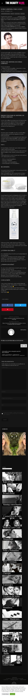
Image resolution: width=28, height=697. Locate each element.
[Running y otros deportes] (12, 505)
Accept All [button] (12, 694)
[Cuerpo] (12, 574)
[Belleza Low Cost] (12, 528)
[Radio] (12, 654)
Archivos (4, 467)
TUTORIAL (22, 13)
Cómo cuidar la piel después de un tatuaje (14, 319)
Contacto (6, 679)
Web (3, 404)
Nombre (4, 391)
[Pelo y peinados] (12, 551)
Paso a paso (17, 13)
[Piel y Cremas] (12, 562)
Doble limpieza (5, 299)
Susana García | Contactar (14, 455)
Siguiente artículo (14, 321)
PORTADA (14, 677)
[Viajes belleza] (12, 631)
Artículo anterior (14, 316)
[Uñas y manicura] (12, 620)
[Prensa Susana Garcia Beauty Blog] (12, 642)
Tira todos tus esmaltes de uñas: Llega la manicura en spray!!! (14, 324)
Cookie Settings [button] (5, 694)
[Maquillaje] (12, 539)
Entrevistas (23, 679)
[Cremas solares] (12, 482)
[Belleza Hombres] (12, 608)
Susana (2, 11)
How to (12, 13)
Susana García (14, 679)
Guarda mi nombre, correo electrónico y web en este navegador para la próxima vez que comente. (14, 413)
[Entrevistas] (12, 665)
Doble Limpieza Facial (5, 13)
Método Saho (14, 16)
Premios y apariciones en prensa (15, 678)
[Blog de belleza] (12, 597)
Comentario (5, 367)
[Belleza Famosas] (12, 585)
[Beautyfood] (12, 494)
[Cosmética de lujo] (12, 517)
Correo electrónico (7, 398)
